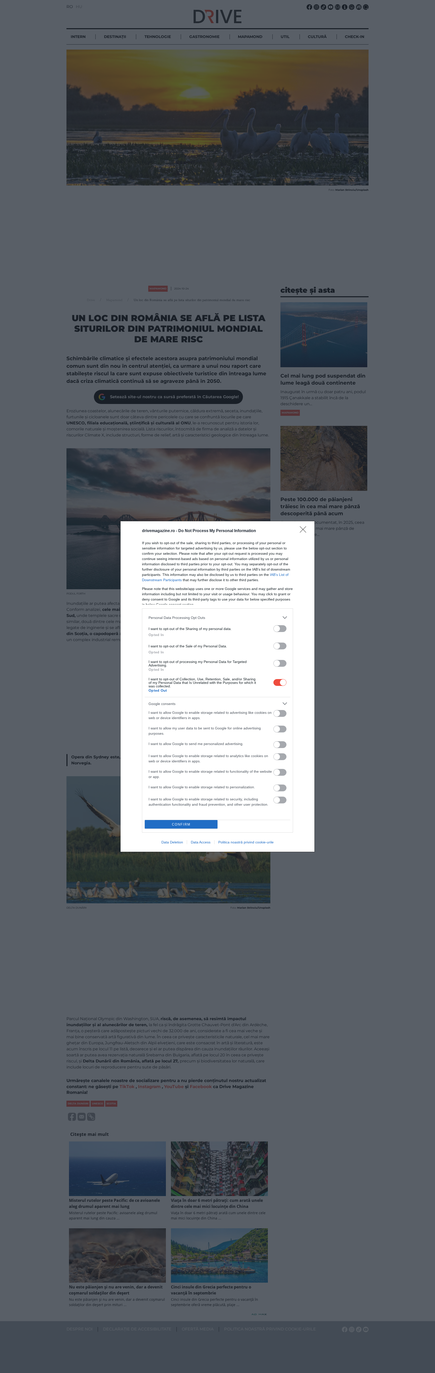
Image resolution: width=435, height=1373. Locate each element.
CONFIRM (181, 824)
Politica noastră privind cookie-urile (246, 842)
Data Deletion (172, 842)
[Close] (304, 531)
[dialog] (217, 686)
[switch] (279, 628)
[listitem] (217, 617)
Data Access (200, 842)
